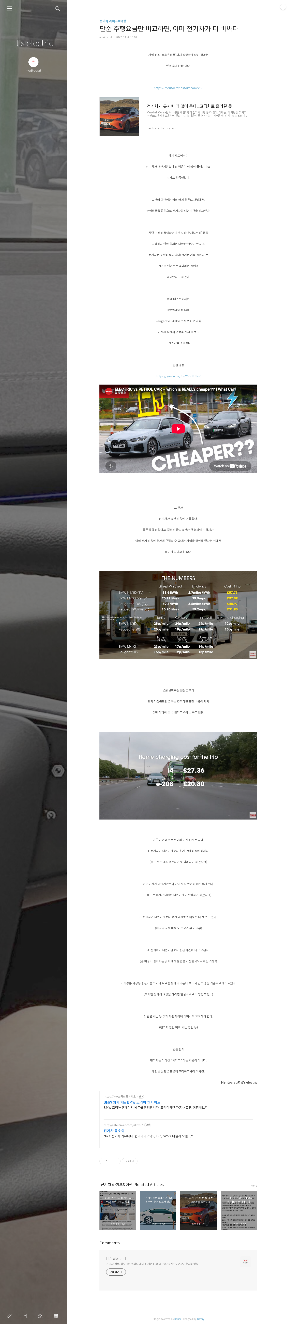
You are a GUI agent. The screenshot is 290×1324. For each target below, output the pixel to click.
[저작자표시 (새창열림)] (139, 1161)
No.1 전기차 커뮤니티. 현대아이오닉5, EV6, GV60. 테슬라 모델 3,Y (148, 1136)
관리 (57, 1316)
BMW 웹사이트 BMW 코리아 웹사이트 (132, 1102)
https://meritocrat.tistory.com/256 (178, 88)
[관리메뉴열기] (283, 7)
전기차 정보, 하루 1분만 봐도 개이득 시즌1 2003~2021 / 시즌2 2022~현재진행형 (152, 1264)
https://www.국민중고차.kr (120, 1096)
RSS (41, 1316)
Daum (177, 1319)
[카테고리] (9, 8)
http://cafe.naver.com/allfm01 (124, 1125)
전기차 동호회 (114, 1131)
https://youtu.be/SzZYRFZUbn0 (178, 376)
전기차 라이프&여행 (112, 21)
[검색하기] (57, 8)
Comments (109, 1243)
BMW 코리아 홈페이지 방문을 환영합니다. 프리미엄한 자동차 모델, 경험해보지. (156, 1108)
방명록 (25, 1316)
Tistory (200, 1319)
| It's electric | (33, 43)
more (254, 1185)
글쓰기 (10, 1316)
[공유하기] (111, 1161)
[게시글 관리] (116, 1161)
